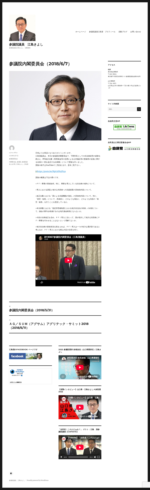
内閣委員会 (12, 162)
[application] (80, 447)
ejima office (13, 152)
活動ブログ (122, 32)
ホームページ (80, 32)
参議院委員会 (13, 159)
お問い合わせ (135, 32)
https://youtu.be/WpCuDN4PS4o (51, 171)
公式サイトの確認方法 (16, 382)
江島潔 (26, 164)
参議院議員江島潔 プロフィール (102, 32)
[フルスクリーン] (98, 457)
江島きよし (19, 164)
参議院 (19, 162)
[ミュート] (95, 457)
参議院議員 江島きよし (26, 44)
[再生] (61, 457)
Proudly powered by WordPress (38, 480)
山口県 (13, 164)
